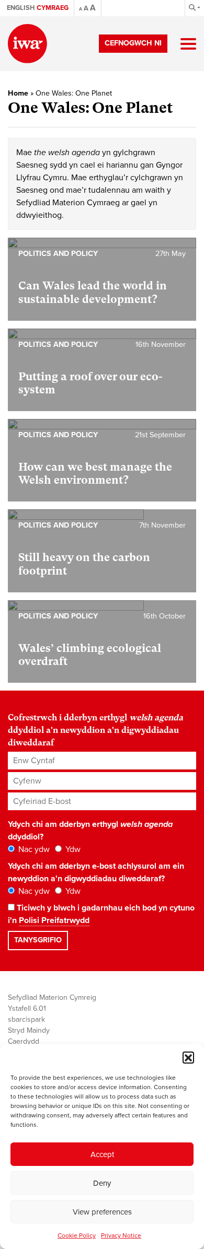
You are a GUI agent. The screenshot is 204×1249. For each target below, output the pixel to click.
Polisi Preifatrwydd (54, 920)
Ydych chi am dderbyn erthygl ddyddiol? (90, 830)
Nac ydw (33, 849)
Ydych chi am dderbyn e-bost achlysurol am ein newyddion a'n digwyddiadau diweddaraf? (96, 872)
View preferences (102, 1212)
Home (18, 93)
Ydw (72, 849)
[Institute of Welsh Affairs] (27, 43)
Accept (102, 1154)
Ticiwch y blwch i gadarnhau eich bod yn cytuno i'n (101, 914)
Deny (102, 1183)
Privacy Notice (121, 1235)
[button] (188, 1057)
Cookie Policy (77, 1235)
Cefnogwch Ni (133, 43)
